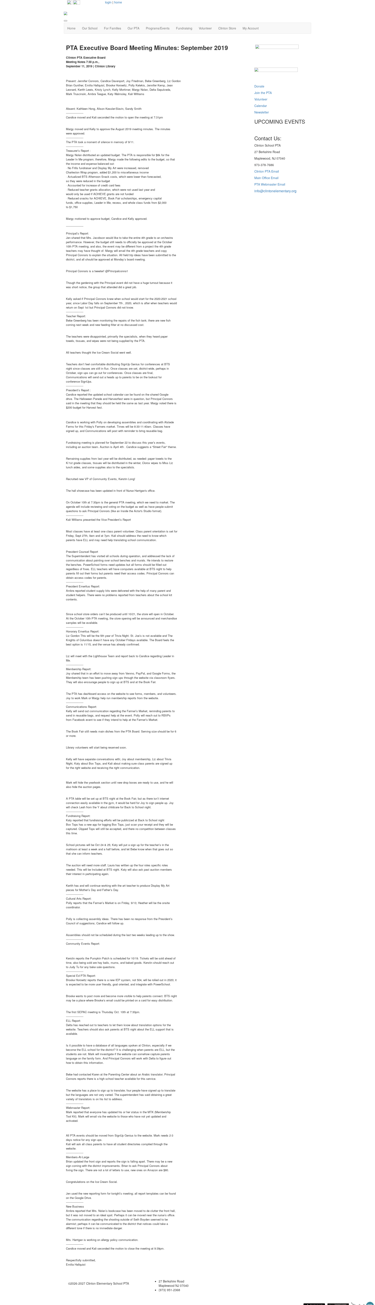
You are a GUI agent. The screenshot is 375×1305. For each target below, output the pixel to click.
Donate (259, 86)
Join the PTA (263, 93)
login (108, 2)
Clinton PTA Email (266, 171)
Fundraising (184, 28)
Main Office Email (266, 178)
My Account (251, 28)
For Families (112, 28)
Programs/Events (157, 28)
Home (71, 28)
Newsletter (261, 112)
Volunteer (205, 28)
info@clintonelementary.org (275, 190)
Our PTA (133, 28)
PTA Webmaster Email (269, 184)
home (118, 2)
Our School (89, 28)
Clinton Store (227, 28)
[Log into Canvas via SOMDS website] (276, 74)
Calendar (260, 105)
